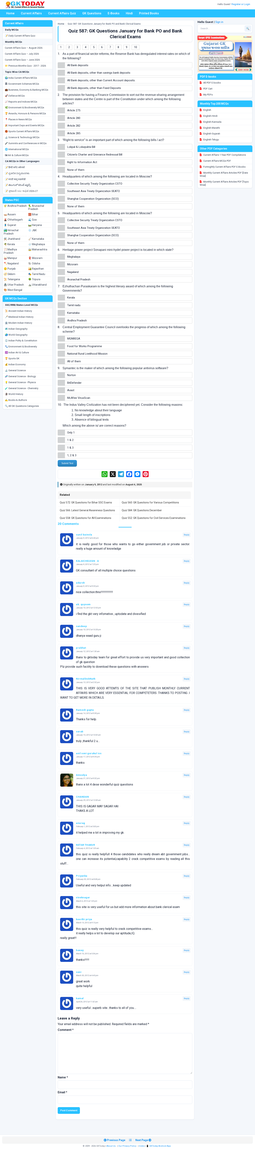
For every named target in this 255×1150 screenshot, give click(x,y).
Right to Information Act (82, 162)
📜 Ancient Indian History (18, 311)
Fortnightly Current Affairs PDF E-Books (224, 166)
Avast (70, 390)
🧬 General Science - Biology (20, 376)
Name (63, 1077)
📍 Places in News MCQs (18, 119)
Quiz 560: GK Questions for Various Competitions (150, 502)
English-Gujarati (211, 133)
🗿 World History (14, 394)
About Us (111, 1146)
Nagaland (73, 272)
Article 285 (73, 133)
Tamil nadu (73, 305)
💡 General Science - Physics (20, 382)
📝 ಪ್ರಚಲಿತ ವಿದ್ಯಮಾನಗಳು (17, 173)
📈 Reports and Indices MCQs (21, 101)
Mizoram (72, 264)
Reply (186, 535)
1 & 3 (70, 447)
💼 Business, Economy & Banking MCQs (26, 89)
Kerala (71, 297)
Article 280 (73, 118)
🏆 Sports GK (12, 358)
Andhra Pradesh (77, 320)
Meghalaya (73, 256)
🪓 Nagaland (11, 263)
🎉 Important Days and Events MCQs (24, 125)
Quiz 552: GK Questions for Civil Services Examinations (154, 517)
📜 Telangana (12, 279)
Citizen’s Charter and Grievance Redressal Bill (94, 154)
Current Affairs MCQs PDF (217, 160)
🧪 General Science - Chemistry (21, 388)
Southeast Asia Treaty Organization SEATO (93, 191)
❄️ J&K (32, 230)
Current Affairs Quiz (62, 13)
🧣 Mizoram (35, 258)
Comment (66, 1030)
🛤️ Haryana (35, 225)
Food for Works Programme (84, 346)
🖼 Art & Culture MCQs (17, 155)
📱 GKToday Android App (158, 1146)
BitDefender (74, 382)
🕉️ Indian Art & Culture (17, 352)
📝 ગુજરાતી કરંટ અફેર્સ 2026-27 (21, 191)
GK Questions (91, 13)
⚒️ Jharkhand (12, 238)
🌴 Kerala (9, 244)
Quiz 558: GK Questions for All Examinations (85, 517)
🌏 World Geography (16, 334)
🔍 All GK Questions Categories (22, 406)
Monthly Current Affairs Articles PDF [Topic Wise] (224, 183)
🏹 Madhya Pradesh (10, 251)
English (207, 110)
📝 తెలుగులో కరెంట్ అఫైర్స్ (18, 185)
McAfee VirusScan (78, 398)
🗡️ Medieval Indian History (19, 316)
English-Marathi (211, 127)
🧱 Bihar (33, 214)
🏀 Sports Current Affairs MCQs (22, 131)
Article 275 (73, 110)
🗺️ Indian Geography (16, 328)
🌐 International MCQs (17, 149)
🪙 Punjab (10, 268)
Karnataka (73, 313)
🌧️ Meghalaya (36, 244)
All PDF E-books (212, 82)
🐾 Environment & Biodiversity (21, 346)
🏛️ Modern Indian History (18, 322)
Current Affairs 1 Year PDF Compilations (224, 154)
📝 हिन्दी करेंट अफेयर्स (15, 167)
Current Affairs (31, 13)
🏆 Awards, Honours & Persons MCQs (25, 113)
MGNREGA (73, 338)
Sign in (219, 22)
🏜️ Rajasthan (36, 268)
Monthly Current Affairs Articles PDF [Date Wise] (224, 174)
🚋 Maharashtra (37, 249)
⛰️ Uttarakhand (37, 284)
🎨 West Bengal (13, 289)
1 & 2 (70, 440)
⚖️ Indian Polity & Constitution (21, 340)
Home (10, 13)
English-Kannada (212, 121)
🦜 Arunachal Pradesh (36, 207)
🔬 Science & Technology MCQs (22, 137)
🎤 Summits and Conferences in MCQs (25, 143)
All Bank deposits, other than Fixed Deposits (94, 88)
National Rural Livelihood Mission (87, 353)
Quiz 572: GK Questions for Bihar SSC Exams (86, 502)
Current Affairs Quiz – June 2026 (22, 59)
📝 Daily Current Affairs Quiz (20, 35)
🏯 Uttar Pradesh (14, 284)
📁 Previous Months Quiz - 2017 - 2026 (25, 65)
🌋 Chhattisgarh (13, 219)
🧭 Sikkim (9, 274)
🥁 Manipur (10, 258)
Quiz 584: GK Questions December (142, 510)
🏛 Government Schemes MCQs (22, 83)
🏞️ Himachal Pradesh (11, 232)
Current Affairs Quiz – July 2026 (22, 53)
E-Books (113, 13)
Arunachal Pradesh (78, 279)
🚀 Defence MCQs (15, 95)
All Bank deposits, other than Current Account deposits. (101, 80)
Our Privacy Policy (127, 1146)
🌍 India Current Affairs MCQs (21, 77)
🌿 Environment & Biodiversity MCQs (24, 107)
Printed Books (149, 13)
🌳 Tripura (34, 279)
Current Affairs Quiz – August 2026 (23, 47)
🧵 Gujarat (10, 225)
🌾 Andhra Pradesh (15, 205)
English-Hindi (210, 115)
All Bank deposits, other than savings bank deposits (98, 72)
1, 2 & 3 (71, 455)
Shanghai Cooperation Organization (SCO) (93, 198)
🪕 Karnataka (36, 238)
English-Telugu (211, 139)
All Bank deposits (77, 65)
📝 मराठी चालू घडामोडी (15, 179)
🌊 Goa (32, 219)
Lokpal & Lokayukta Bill (81, 147)
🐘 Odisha (34, 263)
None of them (75, 170)
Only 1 (71, 432)
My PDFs (208, 94)
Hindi (129, 13)
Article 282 (73, 125)
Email (62, 1092)
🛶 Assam (10, 214)
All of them (74, 361)
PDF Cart (207, 88)
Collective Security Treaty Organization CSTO (94, 183)
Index (141, 1146)
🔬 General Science (15, 370)
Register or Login (241, 4)
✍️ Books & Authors (16, 400)
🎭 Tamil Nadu (36, 274)
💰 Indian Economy (15, 364)
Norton (71, 375)
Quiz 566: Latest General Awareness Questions (87, 510)
